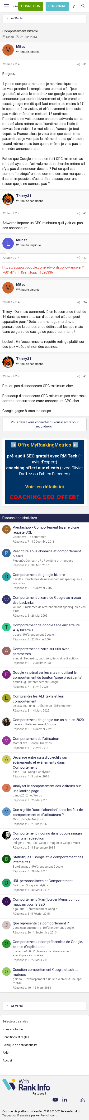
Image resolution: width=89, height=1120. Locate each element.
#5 (85, 376)
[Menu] (6, 6)
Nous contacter (13, 1029)
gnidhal (18, 979)
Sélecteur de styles (15, 1021)
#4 (85, 302)
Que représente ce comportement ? (41, 923)
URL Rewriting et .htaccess (55, 560)
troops (17, 634)
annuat (17, 658)
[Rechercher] (83, 6)
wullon (17, 607)
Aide (6, 1052)
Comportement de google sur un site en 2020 (48, 720)
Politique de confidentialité (20, 1045)
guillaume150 (22, 951)
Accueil (8, 1060)
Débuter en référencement (55, 705)
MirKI (16, 819)
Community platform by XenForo (41, 1111)
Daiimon (18, 885)
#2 (85, 213)
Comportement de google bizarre (39, 575)
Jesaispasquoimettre (27, 927)
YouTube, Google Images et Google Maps (53, 843)
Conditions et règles (16, 1037)
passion (18, 724)
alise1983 (19, 772)
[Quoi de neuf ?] (73, 6)
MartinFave (20, 743)
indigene (18, 843)
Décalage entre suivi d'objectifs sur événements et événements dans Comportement (40, 762)
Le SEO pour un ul (24, 705)
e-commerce (37, 537)
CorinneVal (20, 537)
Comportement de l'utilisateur (36, 739)
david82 (18, 579)
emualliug (19, 682)
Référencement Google (38, 634)
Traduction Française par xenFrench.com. (29, 1115)
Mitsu (10, 37)
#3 (85, 258)
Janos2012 (20, 795)
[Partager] (78, 64)
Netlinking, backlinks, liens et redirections (51, 658)
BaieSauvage (21, 866)
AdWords (36, 795)
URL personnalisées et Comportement (43, 881)
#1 (85, 64)
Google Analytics (40, 743)
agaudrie (18, 909)
